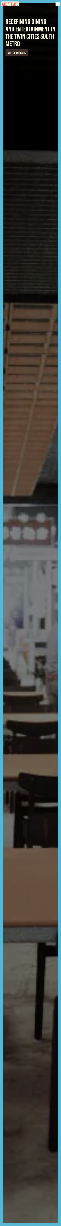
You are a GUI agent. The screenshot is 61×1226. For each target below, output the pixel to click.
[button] (58, 4)
